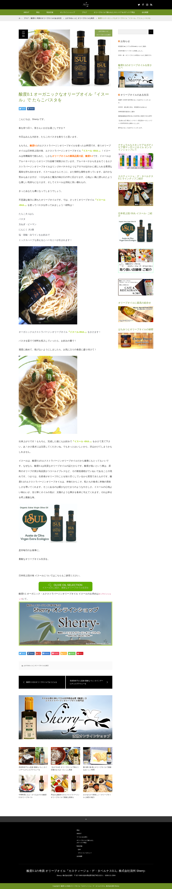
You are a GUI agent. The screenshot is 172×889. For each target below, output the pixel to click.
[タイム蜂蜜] (135, 348)
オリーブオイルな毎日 (86, 18)
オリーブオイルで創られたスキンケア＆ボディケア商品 (114, 12)
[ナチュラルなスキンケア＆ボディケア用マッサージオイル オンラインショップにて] (135, 168)
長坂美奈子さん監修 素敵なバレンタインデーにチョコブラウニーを (33, 768)
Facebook (143, 4)
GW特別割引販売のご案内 (126, 111)
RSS (151, 4)
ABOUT (26, 12)
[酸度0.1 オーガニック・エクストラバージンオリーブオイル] (135, 242)
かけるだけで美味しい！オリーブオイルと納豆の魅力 (97, 796)
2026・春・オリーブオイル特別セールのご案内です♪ (135, 55)
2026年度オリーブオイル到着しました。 (131, 51)
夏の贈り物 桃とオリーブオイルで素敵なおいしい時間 (97, 768)
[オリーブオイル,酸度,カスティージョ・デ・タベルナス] (135, 87)
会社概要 (145, 12)
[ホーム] (19, 16)
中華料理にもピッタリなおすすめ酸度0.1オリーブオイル (33, 796)
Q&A (79, 849)
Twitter (138, 4)
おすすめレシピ (71, 18)
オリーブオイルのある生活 (135, 94)
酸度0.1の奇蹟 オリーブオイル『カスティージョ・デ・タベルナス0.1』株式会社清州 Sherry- (86, 870)
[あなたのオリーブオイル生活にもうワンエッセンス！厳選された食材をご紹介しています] (135, 321)
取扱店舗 (50, 12)
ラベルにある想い (82, 837)
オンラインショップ (67, 12)
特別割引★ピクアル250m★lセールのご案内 (132, 46)
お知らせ (125, 41)
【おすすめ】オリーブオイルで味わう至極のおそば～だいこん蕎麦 (65, 768)
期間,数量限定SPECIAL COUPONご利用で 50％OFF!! (135, 116)
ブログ (84, 12)
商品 (38, 12)
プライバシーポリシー (85, 853)
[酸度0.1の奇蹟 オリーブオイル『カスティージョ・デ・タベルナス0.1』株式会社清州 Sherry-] (85, 4)
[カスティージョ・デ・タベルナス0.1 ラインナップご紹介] (135, 205)
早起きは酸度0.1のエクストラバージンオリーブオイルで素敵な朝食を (65, 796)
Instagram (147, 4)
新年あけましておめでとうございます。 (130, 128)
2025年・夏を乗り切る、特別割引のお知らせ (132, 107)
